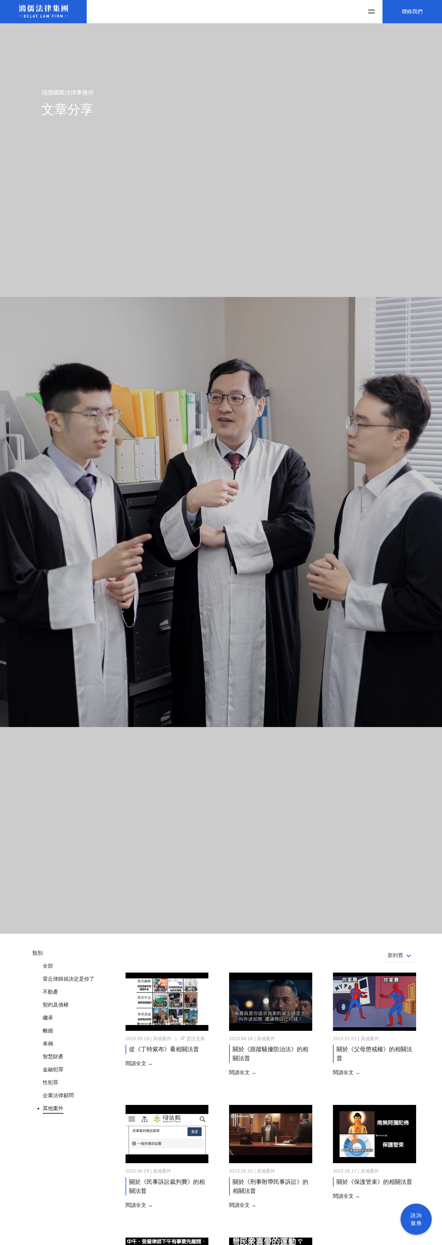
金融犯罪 (53, 1069)
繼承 (48, 1017)
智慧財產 (53, 1056)
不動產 (50, 992)
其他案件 (53, 1108)
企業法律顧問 (58, 1095)
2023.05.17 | (346, 1170)
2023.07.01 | (346, 1038)
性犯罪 (50, 1082)
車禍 (48, 1043)
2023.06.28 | (139, 1170)
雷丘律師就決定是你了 (68, 979)
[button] (370, 11)
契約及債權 (56, 1005)
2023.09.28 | (139, 1038)
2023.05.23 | (243, 1170)
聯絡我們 (412, 11)
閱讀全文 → (139, 1063)
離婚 (48, 1030)
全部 (48, 966)
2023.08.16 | (243, 1038)
